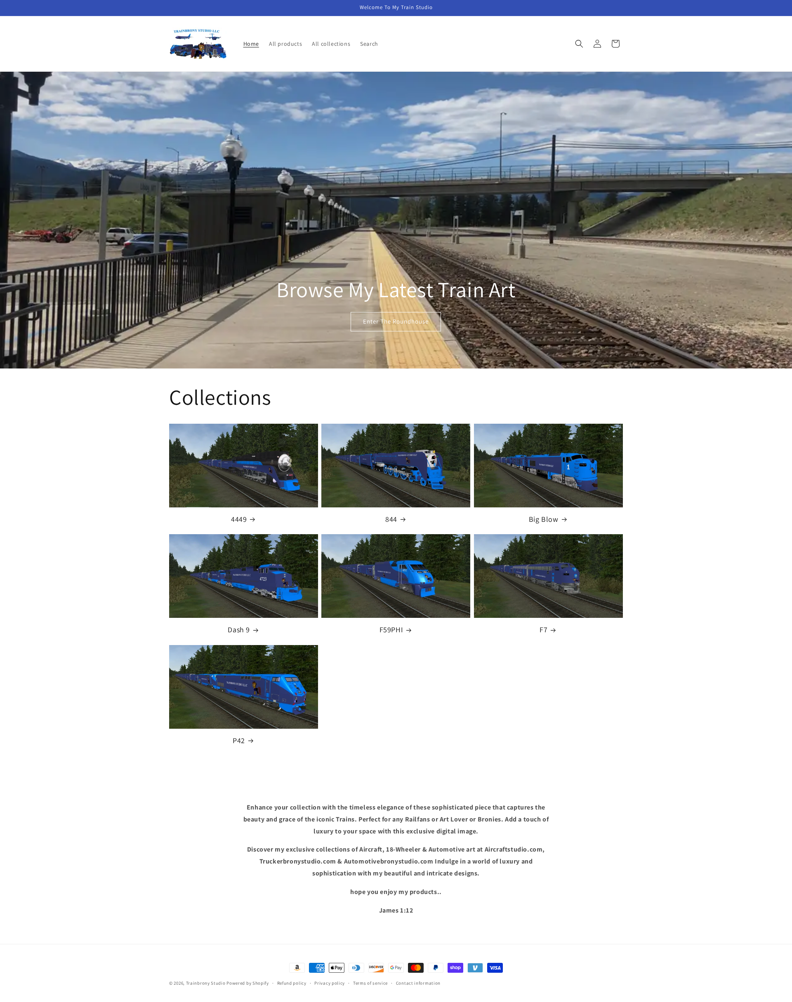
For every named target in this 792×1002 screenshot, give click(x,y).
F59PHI (391, 629)
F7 (543, 629)
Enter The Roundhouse (396, 322)
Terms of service (370, 983)
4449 (239, 519)
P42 (239, 740)
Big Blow (544, 519)
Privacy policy (329, 983)
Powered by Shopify (247, 983)
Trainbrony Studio (206, 983)
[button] (579, 44)
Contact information (418, 983)
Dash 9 (239, 629)
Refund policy (291, 983)
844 (391, 519)
